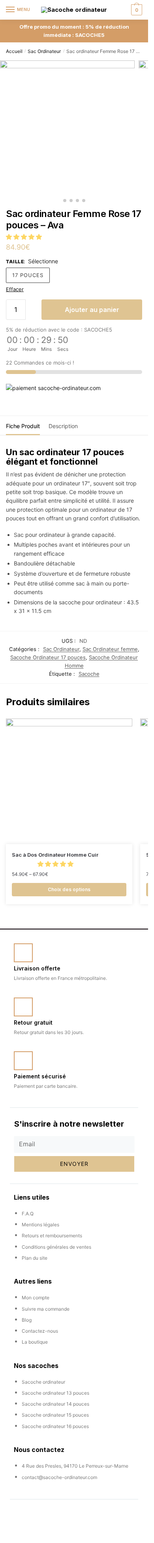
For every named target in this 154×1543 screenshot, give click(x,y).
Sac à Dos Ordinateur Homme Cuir (55, 855)
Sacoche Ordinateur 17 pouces (48, 657)
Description (63, 426)
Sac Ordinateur (44, 51)
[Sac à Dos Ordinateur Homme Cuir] (69, 781)
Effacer (15, 289)
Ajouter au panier (92, 310)
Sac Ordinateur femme (110, 649)
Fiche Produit (23, 426)
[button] (24, 237)
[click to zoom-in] (67, 127)
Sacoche (89, 674)
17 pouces (27, 275)
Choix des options (69, 889)
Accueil (14, 51)
